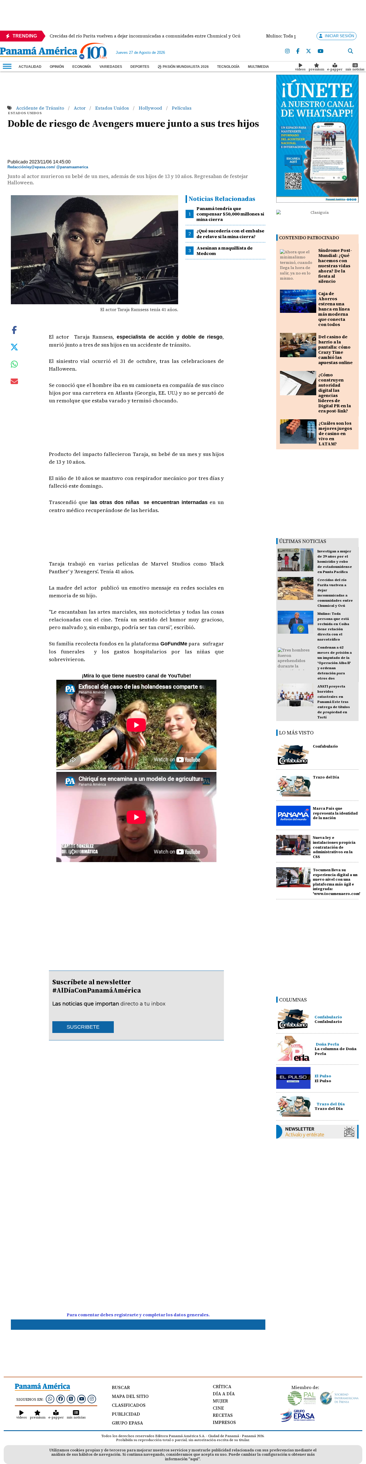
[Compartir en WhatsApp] (14, 365)
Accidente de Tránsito (40, 108)
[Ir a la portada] (38, 52)
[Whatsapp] (50, 1399)
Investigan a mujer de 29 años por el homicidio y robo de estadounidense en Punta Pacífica (334, 561)
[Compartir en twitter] (14, 346)
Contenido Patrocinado (309, 238)
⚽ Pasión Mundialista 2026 (183, 67)
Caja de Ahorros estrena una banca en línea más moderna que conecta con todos (334, 309)
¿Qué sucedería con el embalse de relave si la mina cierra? (230, 233)
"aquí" (194, 1459)
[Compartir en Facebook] (14, 329)
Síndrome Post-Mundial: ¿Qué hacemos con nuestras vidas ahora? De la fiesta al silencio (335, 265)
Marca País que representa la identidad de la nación (335, 813)
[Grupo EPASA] (298, 1420)
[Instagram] (287, 51)
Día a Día (224, 1393)
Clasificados (129, 1405)
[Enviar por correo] (14, 382)
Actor (80, 108)
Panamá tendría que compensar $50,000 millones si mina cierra (230, 213)
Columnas (293, 999)
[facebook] (297, 51)
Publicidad (126, 1414)
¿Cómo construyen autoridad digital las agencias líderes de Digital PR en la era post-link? (334, 393)
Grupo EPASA (127, 1423)
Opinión (57, 67)
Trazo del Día (326, 777)
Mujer (220, 1401)
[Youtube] (320, 51)
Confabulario (325, 746)
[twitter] (308, 51)
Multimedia (258, 67)
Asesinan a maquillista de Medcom (224, 250)
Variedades (111, 67)
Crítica (222, 1386)
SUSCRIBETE (83, 1027)
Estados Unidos (112, 108)
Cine (218, 1408)
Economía (81, 67)
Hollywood (151, 108)
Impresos (224, 1422)
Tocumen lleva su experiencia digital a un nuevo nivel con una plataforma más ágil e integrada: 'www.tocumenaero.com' (336, 882)
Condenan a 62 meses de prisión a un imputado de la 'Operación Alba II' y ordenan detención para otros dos (334, 663)
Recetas (223, 1415)
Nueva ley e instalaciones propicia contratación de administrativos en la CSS (334, 847)
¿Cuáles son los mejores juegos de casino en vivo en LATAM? (335, 433)
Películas (182, 108)
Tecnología (228, 67)
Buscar (121, 1387)
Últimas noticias (302, 541)
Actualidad (30, 67)
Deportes (139, 67)
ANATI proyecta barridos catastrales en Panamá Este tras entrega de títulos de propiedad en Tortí (333, 702)
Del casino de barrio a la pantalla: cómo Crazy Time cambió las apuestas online (335, 349)
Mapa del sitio (130, 1396)
